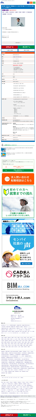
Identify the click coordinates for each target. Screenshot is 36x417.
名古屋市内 (19, 342)
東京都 (26, 339)
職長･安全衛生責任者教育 (14, 351)
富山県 (20, 340)
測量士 (2, 369)
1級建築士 (20, 351)
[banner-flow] (18, 201)
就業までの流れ (14, 316)
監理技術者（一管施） (25, 371)
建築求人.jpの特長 (21, 316)
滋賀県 (26, 342)
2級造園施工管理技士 (12, 362)
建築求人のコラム (4, 399)
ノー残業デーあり (4, 383)
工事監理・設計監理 (4, 331)
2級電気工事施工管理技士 (23, 365)
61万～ (19, 377)
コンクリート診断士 (4, 371)
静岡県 (5, 342)
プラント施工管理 (19, 329)
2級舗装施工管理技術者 (27, 360)
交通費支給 (16, 383)
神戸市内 (15, 343)
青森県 (13, 337)
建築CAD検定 (8, 351)
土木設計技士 (16, 369)
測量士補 (5, 369)
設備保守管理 (17, 331)
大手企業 (20, 12)
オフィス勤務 (8, 391)
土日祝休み (7, 12)
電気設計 (7, 329)
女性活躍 (26, 389)
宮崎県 (22, 346)
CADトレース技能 (30, 351)
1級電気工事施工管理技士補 (14, 365)
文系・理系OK (8, 388)
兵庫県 (12, 343)
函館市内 (9, 337)
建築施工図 (17, 326)
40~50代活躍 (3, 389)
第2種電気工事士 (9, 368)
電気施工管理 (8, 326)
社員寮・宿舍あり (3, 385)
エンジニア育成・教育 (22, 332)
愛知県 (15, 342)
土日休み (27, 382)
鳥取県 (25, 343)
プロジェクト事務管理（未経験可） (11, 325)
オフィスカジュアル (13, 391)
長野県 (32, 340)
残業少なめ (3, 391)
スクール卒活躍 (25, 388)
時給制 (22, 377)
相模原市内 (6, 340)
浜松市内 (12, 342)
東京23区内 (29, 339)
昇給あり (11, 382)
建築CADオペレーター (27, 326)
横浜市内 (10, 340)
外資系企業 (13, 386)
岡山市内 (2, 345)
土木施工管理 (3, 326)
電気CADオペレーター (12, 329)
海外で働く (19, 385)
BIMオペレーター (4, 332)
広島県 (6, 345)
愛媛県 (21, 345)
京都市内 (32, 342)
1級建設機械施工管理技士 (19, 362)
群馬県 (8, 339)
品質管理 (13, 331)
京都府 (29, 342)
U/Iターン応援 (24, 385)
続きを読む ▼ (18, 42)
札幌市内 (5, 337)
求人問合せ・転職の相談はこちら (15, 319)
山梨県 (29, 340)
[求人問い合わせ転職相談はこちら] (18, 178)
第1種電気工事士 (3, 368)
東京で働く (15, 385)
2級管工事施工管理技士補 (29, 363)
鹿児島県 (25, 346)
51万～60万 (15, 377)
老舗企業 (24, 386)
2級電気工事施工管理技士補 (5, 366)
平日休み (23, 382)
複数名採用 (9, 386)
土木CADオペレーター (31, 328)
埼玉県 (11, 339)
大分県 (19, 346)
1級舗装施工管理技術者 (20, 360)
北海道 (2, 337)
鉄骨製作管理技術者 (4, 359)
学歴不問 (23, 12)
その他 (27, 332)
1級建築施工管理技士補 (24, 354)
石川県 (23, 340)
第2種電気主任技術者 (24, 368)
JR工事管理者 (21, 369)
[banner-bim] (18, 285)
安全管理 (9, 331)
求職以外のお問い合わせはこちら (17, 320)
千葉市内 (22, 339)
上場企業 (16, 12)
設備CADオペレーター (20, 328)
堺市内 (9, 343)
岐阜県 (2, 342)
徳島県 (15, 345)
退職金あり (19, 382)
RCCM (9, 369)
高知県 (24, 345)
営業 (28, 331)
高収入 (3, 12)
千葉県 (7, 10)
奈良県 (18, 343)
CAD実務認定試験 (17, 354)
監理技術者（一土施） (18, 371)
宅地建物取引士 (12, 354)
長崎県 (10, 346)
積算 (20, 331)
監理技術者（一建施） (11, 371)
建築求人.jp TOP (14, 315)
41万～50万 (10, 377)
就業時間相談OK (29, 385)
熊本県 (13, 346)
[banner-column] (18, 226)
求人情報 (20, 315)
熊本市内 (15, 346)
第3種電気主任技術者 (31, 368)
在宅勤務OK (24, 383)
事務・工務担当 (24, 331)
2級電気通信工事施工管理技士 (24, 366)
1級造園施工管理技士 (4, 362)
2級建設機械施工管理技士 (28, 362)
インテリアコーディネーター (28, 357)
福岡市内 (30, 345)
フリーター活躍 (19, 388)
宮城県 (18, 337)
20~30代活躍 (30, 388)
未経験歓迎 (3, 388)
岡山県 (31, 343)
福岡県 (27, 345)
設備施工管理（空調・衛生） (13, 10)
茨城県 (2, 339)
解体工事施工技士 (11, 359)
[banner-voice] (18, 251)
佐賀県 (7, 346)
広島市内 (9, 345)
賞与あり (8, 382)
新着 (2, 382)
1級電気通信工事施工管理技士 (15, 366)
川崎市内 (2, 340)
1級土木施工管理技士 (17, 359)
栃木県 (5, 339)
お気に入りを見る (26, 50)
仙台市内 (21, 337)
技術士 (12, 369)
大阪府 (2, 343)
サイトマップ (17, 399)
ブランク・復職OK (16, 389)
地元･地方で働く (12, 12)
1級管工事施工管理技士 (4, 363)
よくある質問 (26, 399)
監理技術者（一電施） (4, 372)
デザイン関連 (32, 331)
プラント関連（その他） (26, 329)
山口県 (13, 345)
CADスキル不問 (9, 14)
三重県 (23, 342)
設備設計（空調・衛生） (12, 328)
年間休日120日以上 (10, 383)
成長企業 (28, 386)
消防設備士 (24, 351)
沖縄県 (29, 346)
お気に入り (20, 318)
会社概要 (21, 399)
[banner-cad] (18, 273)
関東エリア (3, 10)
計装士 (31, 366)
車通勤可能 (20, 383)
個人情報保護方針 (11, 399)
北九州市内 (3, 346)
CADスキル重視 (19, 391)
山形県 (28, 337)
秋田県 (25, 337)
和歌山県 (21, 343)
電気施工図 (3, 329)
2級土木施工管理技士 (4, 360)
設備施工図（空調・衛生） (4, 328)
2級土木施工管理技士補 (12, 360)
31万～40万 (6, 377)
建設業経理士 (3, 357)
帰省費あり (15, 382)
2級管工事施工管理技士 (21, 363)
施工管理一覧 (3, 325)
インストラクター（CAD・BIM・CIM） (13, 332)
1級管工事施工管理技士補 (13, 363)
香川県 (18, 345)
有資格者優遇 (4, 14)
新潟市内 (17, 340)
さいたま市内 (15, 339)
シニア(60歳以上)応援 (29, 12)
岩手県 (15, 337)
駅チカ (29, 389)
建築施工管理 (19, 325)
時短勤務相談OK (3, 386)
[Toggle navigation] (34, 3)
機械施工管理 (13, 326)
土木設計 (25, 328)
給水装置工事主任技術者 (5, 354)
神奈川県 (33, 339)
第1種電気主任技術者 (16, 368)
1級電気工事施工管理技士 (5, 365)
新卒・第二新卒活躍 (13, 388)
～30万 (2, 377)
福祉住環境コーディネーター (18, 357)
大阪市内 (5, 343)
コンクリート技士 (26, 369)
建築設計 (21, 326)
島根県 (28, 343)
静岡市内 (8, 342)
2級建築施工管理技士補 (9, 357)
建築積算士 (10, 372)
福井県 (26, 340)
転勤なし (28, 383)
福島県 (31, 337)
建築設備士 (3, 351)
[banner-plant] (18, 297)
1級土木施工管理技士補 (25, 359)
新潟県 (14, 340)
